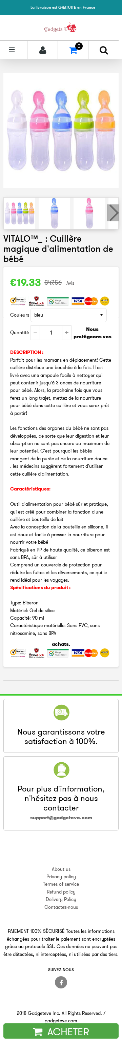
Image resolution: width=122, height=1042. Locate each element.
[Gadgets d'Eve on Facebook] (61, 982)
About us (61, 869)
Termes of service (61, 884)
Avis (70, 283)
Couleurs (19, 315)
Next (113, 212)
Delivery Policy (61, 899)
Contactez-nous (61, 907)
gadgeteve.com (61, 1021)
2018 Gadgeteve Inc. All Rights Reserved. (59, 1013)
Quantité (19, 332)
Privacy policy (61, 877)
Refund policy (61, 892)
